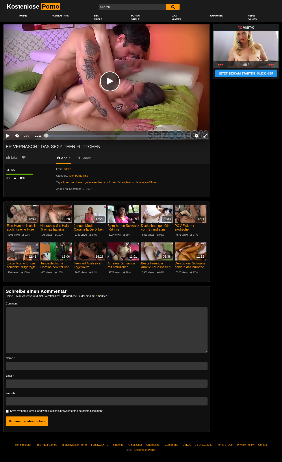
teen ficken (118, 182)
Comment (12, 303)
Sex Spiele (98, 17)
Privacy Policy (245, 444)
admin (67, 169)
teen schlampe (135, 182)
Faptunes (216, 15)
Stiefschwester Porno (74, 444)
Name (10, 358)
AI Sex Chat (135, 444)
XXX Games (176, 17)
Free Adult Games (46, 444)
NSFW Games (252, 17)
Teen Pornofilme (78, 175)
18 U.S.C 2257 (204, 444)
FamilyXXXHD (99, 444)
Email (10, 375)
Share (86, 158)
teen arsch (104, 182)
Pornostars (60, 15)
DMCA (187, 444)
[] (173, 7)
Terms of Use (225, 444)
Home (23, 15)
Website (10, 393)
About (65, 158)
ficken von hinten (73, 182)
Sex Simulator (23, 444)
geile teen (91, 182)
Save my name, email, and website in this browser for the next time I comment (56, 410)
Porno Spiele (135, 17)
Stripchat (118, 444)
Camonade (171, 444)
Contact (262, 444)
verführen (151, 182)
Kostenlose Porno (144, 449)
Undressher (153, 444)
